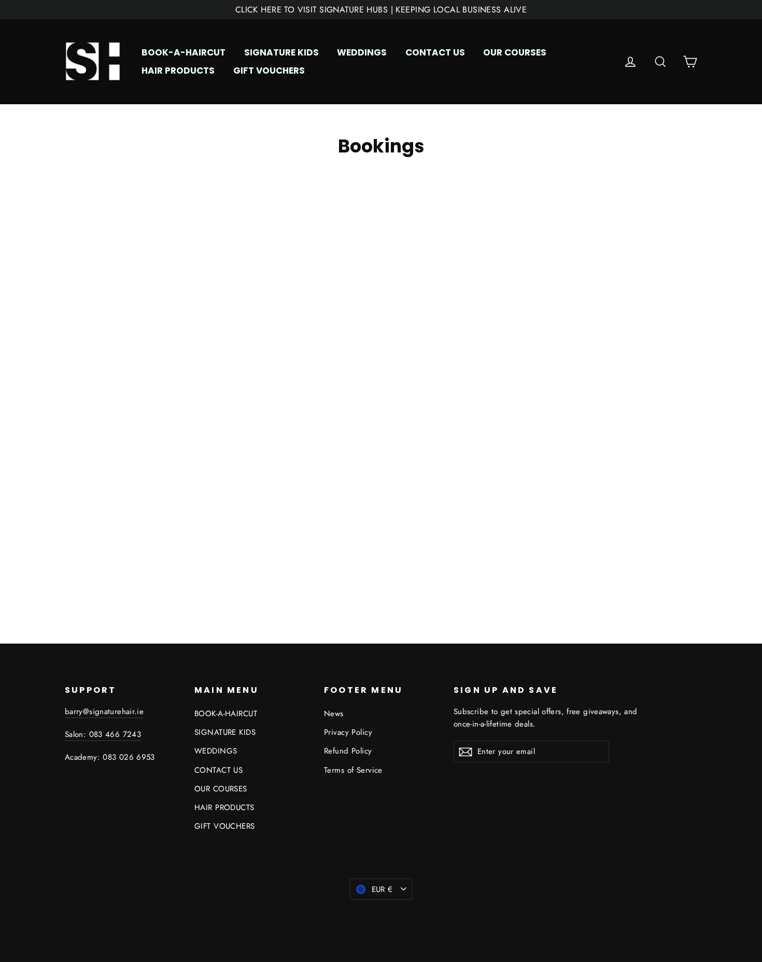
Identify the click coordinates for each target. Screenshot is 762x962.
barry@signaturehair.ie (104, 711)
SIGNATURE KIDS (281, 52)
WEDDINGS (362, 52)
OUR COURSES (514, 52)
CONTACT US (435, 52)
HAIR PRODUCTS (178, 70)
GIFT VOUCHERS (269, 70)
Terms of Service (353, 770)
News (334, 713)
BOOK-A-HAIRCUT (183, 52)
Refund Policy (348, 751)
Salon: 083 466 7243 (103, 734)
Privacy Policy (348, 732)
